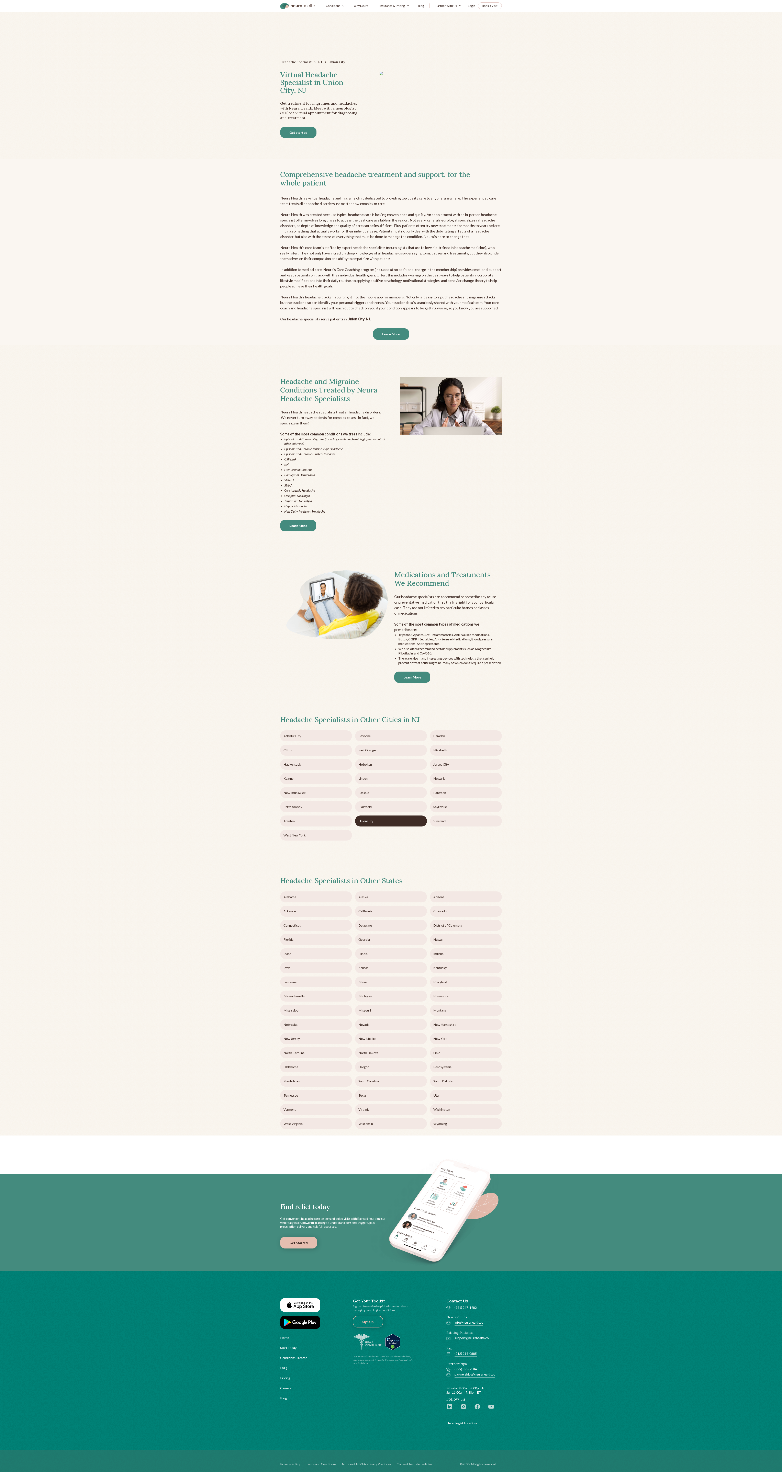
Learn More (391, 334)
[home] (297, 6)
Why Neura (361, 6)
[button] (334, 5)
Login (471, 6)
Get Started (299, 1243)
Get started (298, 132)
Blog (421, 6)
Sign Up (368, 1322)
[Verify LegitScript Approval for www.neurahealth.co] (392, 1342)
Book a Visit (490, 6)
